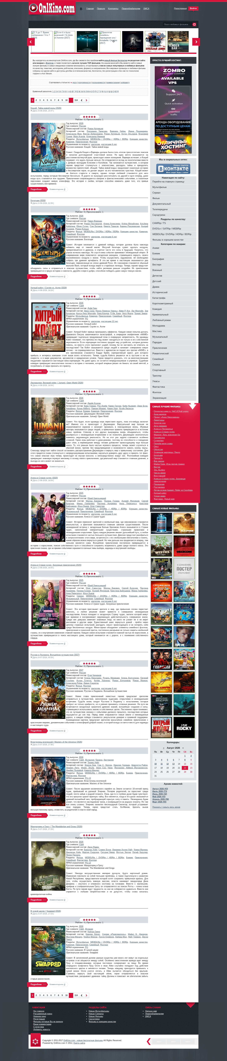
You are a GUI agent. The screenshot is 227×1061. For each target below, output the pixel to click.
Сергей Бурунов (130, 588)
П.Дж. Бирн (115, 313)
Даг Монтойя (137, 311)
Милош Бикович (94, 501)
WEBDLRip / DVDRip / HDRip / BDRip (109, 139)
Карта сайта (79, 1043)
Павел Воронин (95, 221)
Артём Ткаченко (102, 680)
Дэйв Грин (92, 308)
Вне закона (159, 461)
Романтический (160, 353)
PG (86, 319)
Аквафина (71, 408)
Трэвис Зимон (140, 313)
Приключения (82, 142)
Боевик (86, 411)
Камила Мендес (91, 770)
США (81, 305)
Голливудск (159, 438)
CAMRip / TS (159, 223)
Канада (99, 760)
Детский (156, 281)
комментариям (113, 82)
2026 (81, 123)
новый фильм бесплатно (115, 60)
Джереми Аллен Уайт (122, 850)
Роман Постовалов (93, 224)
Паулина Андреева (106, 503)
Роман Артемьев (95, 128)
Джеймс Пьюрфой (74, 770)
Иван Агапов (79, 136)
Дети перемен (160, 426)
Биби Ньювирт (129, 406)
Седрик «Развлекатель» (114, 934)
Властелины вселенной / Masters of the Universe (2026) (56, 742)
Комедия (70, 142)
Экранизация (159, 398)
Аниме (155, 248)
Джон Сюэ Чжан (104, 768)
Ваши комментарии (42, 1024)
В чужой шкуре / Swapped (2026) (46, 911)
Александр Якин (74, 134)
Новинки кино (39, 1016)
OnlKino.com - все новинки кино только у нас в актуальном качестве (36, 1040)
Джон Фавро (93, 847)
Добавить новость (41, 1029)
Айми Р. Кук (124, 311)
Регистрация (39, 1019)
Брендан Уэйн (90, 850)
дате (75, 82)
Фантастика (71, 775)
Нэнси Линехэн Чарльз (106, 311)
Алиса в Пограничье (163, 429)
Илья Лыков (83, 506)
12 (167, 764)
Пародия (157, 342)
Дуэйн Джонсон (126, 408)
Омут (156, 446)
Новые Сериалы (96, 1014)
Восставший (159, 476)
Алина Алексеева (111, 224)
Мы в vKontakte (81, 9)
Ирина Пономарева (137, 131)
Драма (155, 286)
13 (173, 764)
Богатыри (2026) (38, 200)
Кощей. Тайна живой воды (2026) (46, 108)
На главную (38, 1011)
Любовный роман (161, 320)
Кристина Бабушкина (120, 591)
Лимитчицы (159, 420)
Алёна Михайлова (130, 224)
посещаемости (98, 82)
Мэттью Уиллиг (123, 852)
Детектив (157, 275)
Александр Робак (74, 683)
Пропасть (158, 458)
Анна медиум (160, 414)
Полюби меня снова (163, 443)
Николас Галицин (122, 765)
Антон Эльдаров (129, 134)
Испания (89, 929)
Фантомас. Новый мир (164, 499)
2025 (81, 493)
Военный (157, 270)
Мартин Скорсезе (90, 852)
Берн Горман (90, 406)
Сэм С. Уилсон (104, 765)
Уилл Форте (127, 313)
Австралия (109, 760)
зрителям (95, 144)
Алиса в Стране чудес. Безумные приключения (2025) (56, 565)
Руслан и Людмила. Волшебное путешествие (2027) (55, 655)
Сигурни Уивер (108, 852)
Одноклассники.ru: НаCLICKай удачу (171, 411)
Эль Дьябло (159, 470)
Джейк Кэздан (94, 403)
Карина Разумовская (130, 226)
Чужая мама (159, 496)
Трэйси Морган (90, 937)
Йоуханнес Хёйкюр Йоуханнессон (130, 768)
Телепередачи (160, 209)
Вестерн (156, 264)
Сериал (80, 596)
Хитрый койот (160, 493)
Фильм (79, 231)
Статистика (38, 1027)
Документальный (161, 203)
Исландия (89, 760)
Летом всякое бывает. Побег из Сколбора (173, 490)
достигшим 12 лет (109, 321)
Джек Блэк (142, 406)
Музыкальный (72, 511)
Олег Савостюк (97, 506)
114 (76, 100)
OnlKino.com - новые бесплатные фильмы (83, 1040)
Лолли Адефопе (106, 937)
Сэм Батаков (96, 226)
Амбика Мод (121, 937)
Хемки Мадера (141, 850)
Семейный (71, 234)
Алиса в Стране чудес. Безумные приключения (169, 480)
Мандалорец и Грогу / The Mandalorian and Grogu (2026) (56, 826)
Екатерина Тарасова (97, 131)
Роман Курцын (82, 229)
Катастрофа (158, 298)
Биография (158, 259)
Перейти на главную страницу (168, 181)
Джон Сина (89, 311)
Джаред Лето (72, 768)
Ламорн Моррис (98, 408)
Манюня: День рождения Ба (167, 435)
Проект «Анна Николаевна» (166, 417)
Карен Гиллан (114, 406)
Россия (82, 126)
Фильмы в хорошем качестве (167, 239)
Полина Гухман (111, 501)
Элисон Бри (90, 765)
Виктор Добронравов (93, 134)
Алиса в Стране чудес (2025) (44, 478)
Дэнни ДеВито (83, 408)
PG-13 (88, 778)
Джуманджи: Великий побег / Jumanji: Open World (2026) (57, 383)
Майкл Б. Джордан (137, 934)
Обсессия (158, 449)
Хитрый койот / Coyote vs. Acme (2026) (49, 288)
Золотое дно (160, 423)
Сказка (156, 364)
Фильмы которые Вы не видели (48, 1021)
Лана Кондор (103, 313)
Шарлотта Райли (139, 765)
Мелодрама (158, 325)
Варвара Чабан (118, 131)
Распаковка (159, 487)
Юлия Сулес (82, 226)
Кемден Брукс (93, 934)
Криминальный (160, 314)
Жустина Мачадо (74, 937)
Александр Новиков (95, 136)
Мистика (157, 331)
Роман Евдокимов (121, 680)
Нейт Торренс (134, 937)
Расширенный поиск (42, 1014)
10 (66, 100)
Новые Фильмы (96, 1016)
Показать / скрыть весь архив (166, 807)
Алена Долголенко (130, 678)
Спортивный (159, 370)
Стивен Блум (105, 850)
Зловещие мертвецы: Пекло (167, 452)
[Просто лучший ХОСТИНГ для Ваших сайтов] (173, 153)
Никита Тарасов (111, 226)
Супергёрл (159, 440)
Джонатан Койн (73, 852)
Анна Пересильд (128, 503)
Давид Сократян (91, 683)
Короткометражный (162, 303)
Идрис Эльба (87, 768)
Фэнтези (93, 142)
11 (162, 764)
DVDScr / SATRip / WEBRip (166, 228)
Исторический (159, 292)
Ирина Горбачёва (85, 503)
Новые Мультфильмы (99, 1011)
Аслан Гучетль (84, 680)
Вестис (157, 467)
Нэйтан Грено (94, 931)
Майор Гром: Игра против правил (169, 464)
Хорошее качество (138, 139)
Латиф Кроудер (139, 852)
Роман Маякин (140, 680)
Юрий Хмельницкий (97, 498)
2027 (81, 670)
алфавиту (125, 82)
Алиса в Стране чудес (164, 432)
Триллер (156, 375)
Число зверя (160, 473)
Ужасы (156, 381)
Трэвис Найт (93, 762)
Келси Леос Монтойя (86, 313)
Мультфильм (82, 139)
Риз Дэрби (102, 406)
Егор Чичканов (94, 675)
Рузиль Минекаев (111, 678)
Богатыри (158, 455)
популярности (84, 82)
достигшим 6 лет (109, 144)
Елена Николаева (92, 678)
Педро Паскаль (73, 855)
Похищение (159, 484)
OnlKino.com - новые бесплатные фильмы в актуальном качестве (52, 8)
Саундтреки (158, 215)
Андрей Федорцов (130, 501)
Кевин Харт (112, 408)
